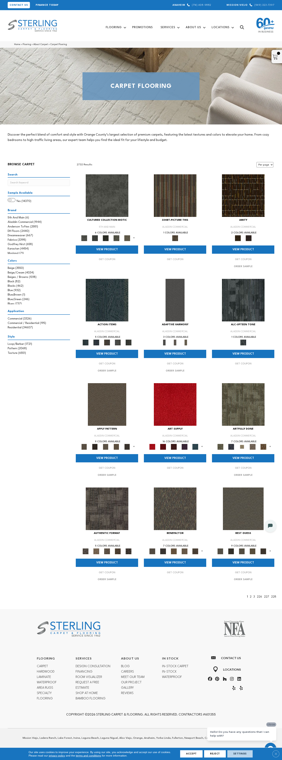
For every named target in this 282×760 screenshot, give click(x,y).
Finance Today (47, 5)
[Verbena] (184, 447)
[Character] (95, 238)
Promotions (142, 27)
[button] (125, 27)
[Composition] (116, 238)
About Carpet (40, 44)
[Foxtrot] (243, 300)
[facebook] (209, 679)
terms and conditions (88, 755)
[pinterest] (216, 679)
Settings (240, 754)
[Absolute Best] (184, 551)
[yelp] (233, 688)
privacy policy (57, 755)
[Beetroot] (174, 447)
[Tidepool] (107, 300)
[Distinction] (127, 238)
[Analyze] (95, 447)
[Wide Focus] (163, 551)
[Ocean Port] (96, 342)
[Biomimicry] (107, 195)
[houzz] (224, 679)
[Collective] (105, 238)
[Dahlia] (163, 447)
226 (259, 596)
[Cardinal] (175, 404)
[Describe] (105, 447)
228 (273, 596)
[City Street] (128, 342)
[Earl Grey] (118, 342)
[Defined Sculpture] (96, 551)
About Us (193, 27)
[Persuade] (116, 447)
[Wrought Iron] (175, 342)
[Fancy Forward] (175, 509)
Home (17, 44)
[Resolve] (107, 404)
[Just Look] (195, 551)
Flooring (114, 27)
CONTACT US (19, 5)
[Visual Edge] (107, 509)
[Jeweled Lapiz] (175, 300)
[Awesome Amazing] (252, 447)
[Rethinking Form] (118, 551)
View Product (107, 249)
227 (266, 596)
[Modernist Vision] (242, 447)
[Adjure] (127, 447)
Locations (220, 27)
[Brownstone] (107, 342)
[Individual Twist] (107, 551)
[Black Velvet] (248, 238)
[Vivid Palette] (263, 447)
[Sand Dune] (186, 342)
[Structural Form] (128, 551)
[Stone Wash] (195, 447)
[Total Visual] (174, 551)
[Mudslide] (175, 195)
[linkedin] (238, 679)
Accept (191, 754)
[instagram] (231, 679)
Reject (215, 754)
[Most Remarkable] (231, 447)
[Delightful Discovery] (243, 404)
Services (168, 27)
